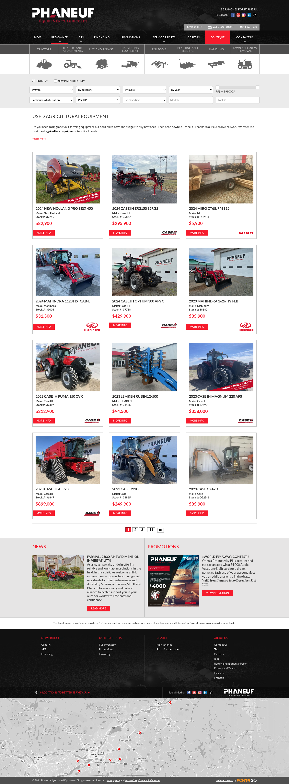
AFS (43, 649)
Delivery (219, 673)
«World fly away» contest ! (225, 556)
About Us (220, 638)
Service (162, 638)
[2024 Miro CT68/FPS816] (221, 179)
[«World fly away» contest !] (173, 580)
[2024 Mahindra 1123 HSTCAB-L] (68, 272)
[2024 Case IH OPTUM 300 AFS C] (144, 272)
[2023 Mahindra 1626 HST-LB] (221, 272)
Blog (216, 658)
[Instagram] (244, 15)
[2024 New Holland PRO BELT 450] (68, 179)
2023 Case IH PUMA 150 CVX (59, 396)
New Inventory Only (71, 81)
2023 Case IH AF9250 (53, 489)
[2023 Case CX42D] (221, 460)
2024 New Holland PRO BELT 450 (64, 208)
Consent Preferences (149, 780)
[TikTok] (255, 15)
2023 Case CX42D (203, 489)
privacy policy (113, 780)
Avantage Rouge (223, 27)
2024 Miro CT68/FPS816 (209, 208)
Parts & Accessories (168, 649)
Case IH (46, 644)
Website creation (224, 780)
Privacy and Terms (225, 668)
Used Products (110, 638)
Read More (39, 138)
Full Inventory (107, 644)
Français (251, 27)
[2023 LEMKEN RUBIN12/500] (144, 367)
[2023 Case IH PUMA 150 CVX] (68, 367)
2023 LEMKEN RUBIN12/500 (135, 396)
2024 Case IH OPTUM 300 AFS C (138, 301)
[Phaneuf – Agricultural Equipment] (63, 15)
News (39, 546)
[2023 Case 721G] (144, 460)
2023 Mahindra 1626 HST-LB (213, 301)
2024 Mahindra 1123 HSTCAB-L (63, 301)
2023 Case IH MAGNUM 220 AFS (215, 396)
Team (217, 649)
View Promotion (217, 593)
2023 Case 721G (125, 489)
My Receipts (194, 27)
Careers (219, 654)
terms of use (131, 780)
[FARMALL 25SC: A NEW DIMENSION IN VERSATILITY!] (58, 572)
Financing (47, 654)
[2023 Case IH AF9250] (68, 460)
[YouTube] (238, 15)
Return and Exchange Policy (230, 663)
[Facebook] (233, 15)
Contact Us (220, 644)
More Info (44, 232)
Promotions (163, 546)
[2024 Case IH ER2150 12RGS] (144, 179)
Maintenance (164, 644)
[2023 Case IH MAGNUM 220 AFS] (221, 367)
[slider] (217, 87)
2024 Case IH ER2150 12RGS (135, 208)
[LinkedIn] (249, 15)
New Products (52, 638)
